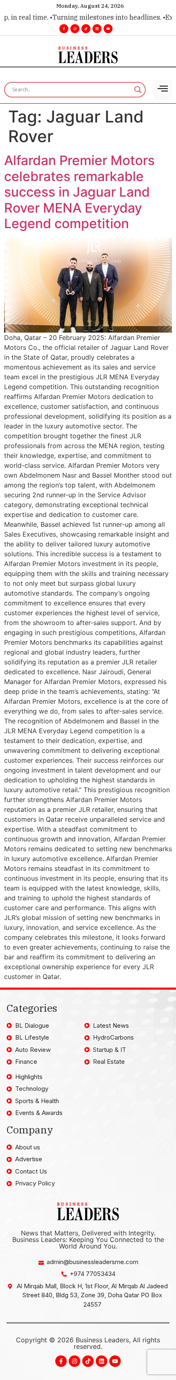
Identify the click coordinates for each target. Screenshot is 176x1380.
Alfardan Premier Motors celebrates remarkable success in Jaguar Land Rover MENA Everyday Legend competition (79, 191)
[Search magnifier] (138, 89)
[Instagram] (74, 28)
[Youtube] (108, 28)
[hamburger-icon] (162, 89)
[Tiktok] (85, 28)
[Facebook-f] (63, 28)
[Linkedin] (97, 28)
